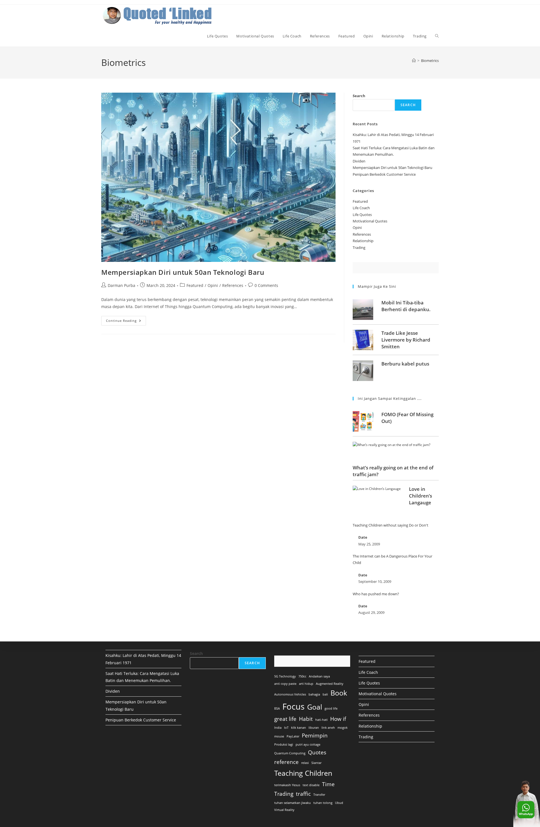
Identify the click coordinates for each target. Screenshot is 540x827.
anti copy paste (285, 684)
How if (338, 719)
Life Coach (361, 207)
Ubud (339, 803)
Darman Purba (121, 285)
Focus (293, 706)
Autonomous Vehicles (290, 694)
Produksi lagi (283, 744)
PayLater (293, 736)
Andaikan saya (319, 676)
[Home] (414, 60)
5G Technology (285, 676)
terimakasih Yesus (287, 785)
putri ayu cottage (308, 744)
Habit (306, 719)
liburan (314, 728)
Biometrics (430, 60)
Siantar (316, 763)
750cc (302, 676)
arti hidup (306, 684)
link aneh (328, 728)
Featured (194, 285)
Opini (213, 285)
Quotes (317, 752)
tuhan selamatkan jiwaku (292, 803)
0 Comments (266, 285)
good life (331, 708)
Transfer (319, 795)
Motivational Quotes (370, 221)
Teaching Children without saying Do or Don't (390, 525)
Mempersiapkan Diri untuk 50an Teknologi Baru (182, 272)
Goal (314, 707)
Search (359, 95)
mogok (343, 728)
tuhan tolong (322, 803)
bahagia (314, 694)
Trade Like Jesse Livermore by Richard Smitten (405, 340)
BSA (277, 708)
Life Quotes (362, 214)
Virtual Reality (284, 810)
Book (338, 692)
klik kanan (298, 728)
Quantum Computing (289, 753)
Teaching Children (303, 773)
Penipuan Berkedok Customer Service (384, 174)
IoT (286, 728)
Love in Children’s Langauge (420, 496)
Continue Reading (126, 322)
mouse (279, 736)
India (278, 728)
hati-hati (321, 720)
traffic (303, 793)
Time (328, 784)
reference (286, 762)
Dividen (359, 161)
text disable (311, 785)
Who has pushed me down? (376, 593)
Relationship (363, 240)
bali (325, 694)
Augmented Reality (329, 684)
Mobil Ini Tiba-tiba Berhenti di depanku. (406, 306)
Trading (359, 247)
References (232, 285)
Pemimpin (315, 735)
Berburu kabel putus (405, 363)
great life (285, 719)
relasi (305, 763)
